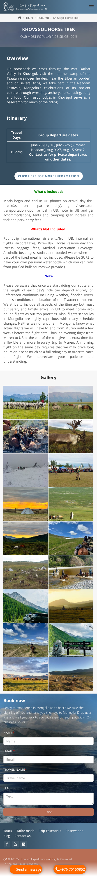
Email (9, 751)
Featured (43, 18)
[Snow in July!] (25, 470)
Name (8, 733)
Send (48, 812)
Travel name (15, 769)
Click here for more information (48, 176)
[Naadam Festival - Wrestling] (71, 470)
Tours (29, 18)
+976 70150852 (72, 869)
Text (7, 788)
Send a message (28, 869)
